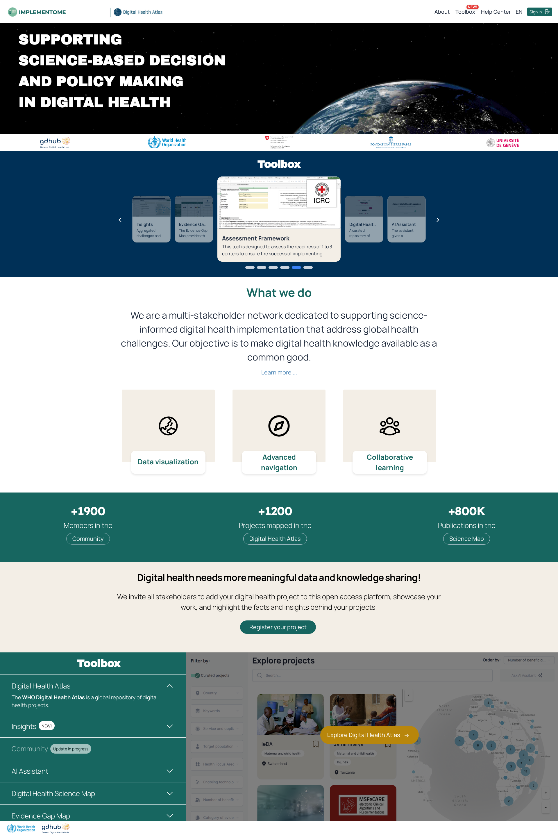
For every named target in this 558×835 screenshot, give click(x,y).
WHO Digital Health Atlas (53, 697)
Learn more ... (279, 372)
